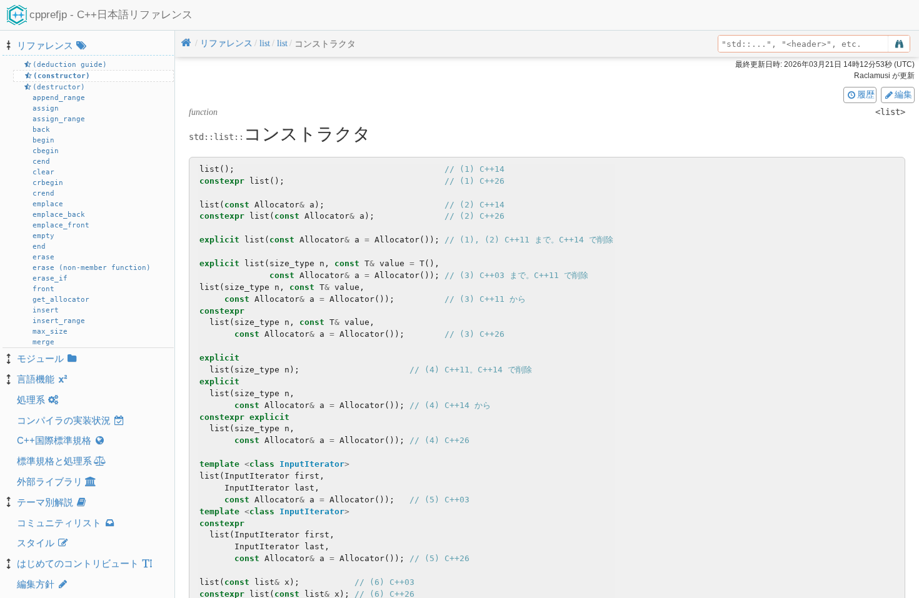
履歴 (866, 94)
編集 (903, 94)
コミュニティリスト (59, 522)
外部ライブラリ (50, 481)
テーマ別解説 (45, 502)
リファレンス (45, 45)
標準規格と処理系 (54, 461)
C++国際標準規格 (54, 440)
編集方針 (35, 584)
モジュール (40, 358)
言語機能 (35, 379)
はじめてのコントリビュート (78, 563)
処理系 (31, 399)
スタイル (35, 542)
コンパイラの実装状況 (64, 420)
